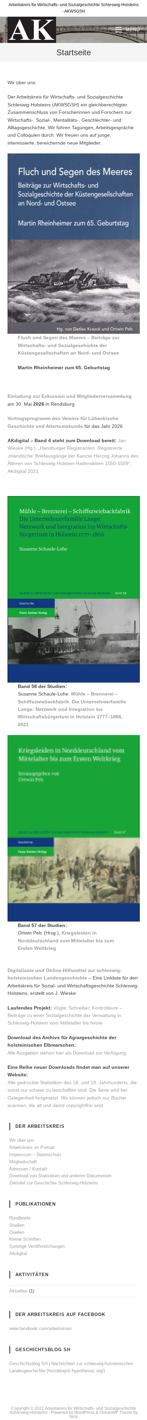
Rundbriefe (19, 1218)
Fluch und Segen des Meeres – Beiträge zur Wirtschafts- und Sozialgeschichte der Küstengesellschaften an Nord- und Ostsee (68, 345)
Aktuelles (18, 1291)
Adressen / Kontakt (28, 1168)
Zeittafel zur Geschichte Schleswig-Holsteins (53, 1182)
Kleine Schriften (25, 1239)
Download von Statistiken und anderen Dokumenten (60, 1175)
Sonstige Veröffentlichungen (37, 1246)
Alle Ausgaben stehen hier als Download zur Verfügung (67, 1053)
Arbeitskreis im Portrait (32, 1147)
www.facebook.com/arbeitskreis (40, 1328)
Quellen (16, 1232)
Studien (16, 1225)
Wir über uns (21, 1140)
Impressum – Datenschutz (35, 1154)
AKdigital (18, 1253)
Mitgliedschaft (23, 1161)
